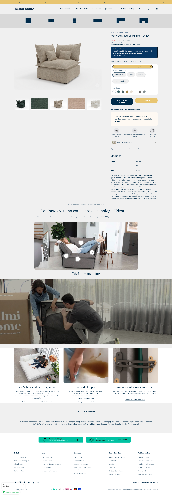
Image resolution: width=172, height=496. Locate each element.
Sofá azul (98, 422)
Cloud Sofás (18, 464)
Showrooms (96, 9)
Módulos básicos (44, 422)
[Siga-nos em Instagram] (20, 482)
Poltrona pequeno (72, 422)
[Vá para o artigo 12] (20, 104)
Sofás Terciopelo (121, 424)
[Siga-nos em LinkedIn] (38, 482)
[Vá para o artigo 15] (76, 104)
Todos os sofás (133, 424)
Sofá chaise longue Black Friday (132, 422)
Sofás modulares (119, 32)
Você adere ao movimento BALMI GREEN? (37, 402)
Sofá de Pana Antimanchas (43, 424)
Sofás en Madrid (114, 474)
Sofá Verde (113, 461)
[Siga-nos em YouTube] (29, 482)
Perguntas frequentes (117, 457)
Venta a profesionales (49, 471)
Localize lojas (46, 467)
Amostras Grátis (82, 9)
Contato (112, 467)
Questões (108, 9)
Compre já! (146, 100)
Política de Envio (144, 467)
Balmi (112, 32)
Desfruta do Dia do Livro (28, 422)
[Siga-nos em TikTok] (34, 482)
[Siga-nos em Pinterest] (24, 482)
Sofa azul (127, 32)
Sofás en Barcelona (116, 471)
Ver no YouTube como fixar (135, 399)
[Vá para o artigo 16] (95, 104)
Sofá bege (106, 422)
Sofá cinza (148, 422)
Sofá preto (87, 424)
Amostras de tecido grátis (53, 2)
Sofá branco (115, 422)
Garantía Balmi (79, 461)
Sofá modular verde (75, 424)
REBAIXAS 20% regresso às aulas (24, 2)
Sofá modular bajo (60, 424)
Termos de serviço (144, 457)
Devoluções (78, 457)
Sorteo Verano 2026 (145, 474)
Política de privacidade (146, 464)
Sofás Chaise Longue (21, 461)
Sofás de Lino (19, 467)
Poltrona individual (58, 422)
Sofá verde (96, 424)
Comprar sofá (65, 9)
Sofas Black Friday (80, 473)
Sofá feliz (112, 464)
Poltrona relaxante (87, 422)
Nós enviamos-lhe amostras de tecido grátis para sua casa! (132, 67)
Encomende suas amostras (51, 464)
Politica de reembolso (145, 461)
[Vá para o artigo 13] (39, 104)
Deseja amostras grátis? (86, 402)
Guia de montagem (81, 464)
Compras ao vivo (47, 461)
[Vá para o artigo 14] (58, 104)
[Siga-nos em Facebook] (15, 482)
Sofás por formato (107, 424)
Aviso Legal (142, 471)
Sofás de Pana (19, 471)
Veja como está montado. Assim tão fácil (125, 149)
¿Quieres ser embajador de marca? (83, 469)
